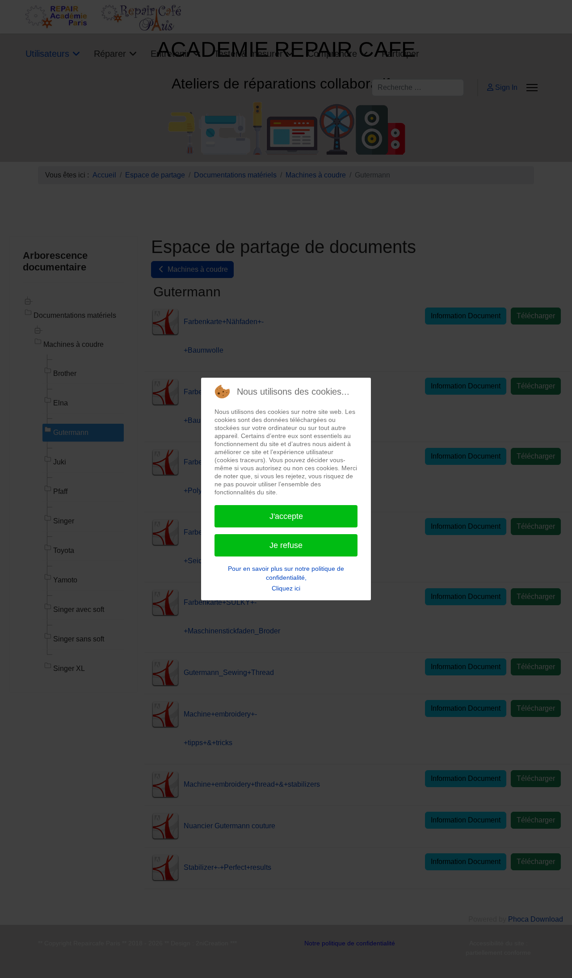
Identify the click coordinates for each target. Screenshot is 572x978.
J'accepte (286, 516)
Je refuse (286, 545)
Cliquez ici (286, 588)
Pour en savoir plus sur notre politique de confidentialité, (286, 573)
